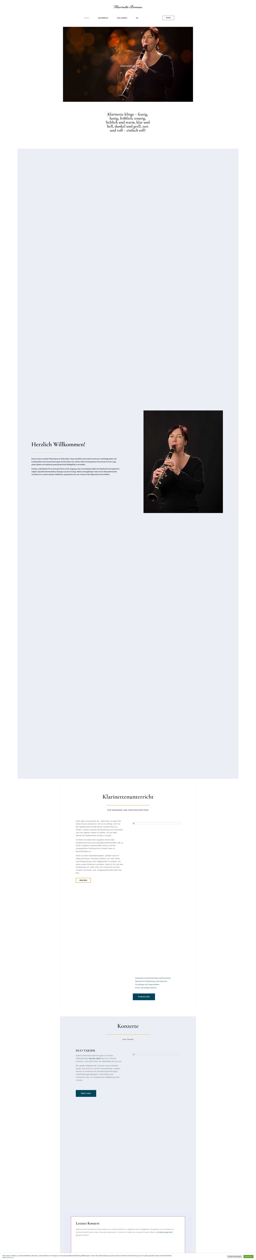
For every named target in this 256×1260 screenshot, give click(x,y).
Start (86, 18)
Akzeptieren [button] (248, 1256)
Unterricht (103, 18)
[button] (168, 18)
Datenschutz (6, 1257)
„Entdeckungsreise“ (164, 1232)
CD (137, 18)
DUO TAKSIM (122, 18)
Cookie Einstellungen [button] (234, 1256)
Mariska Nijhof (95, 1058)
